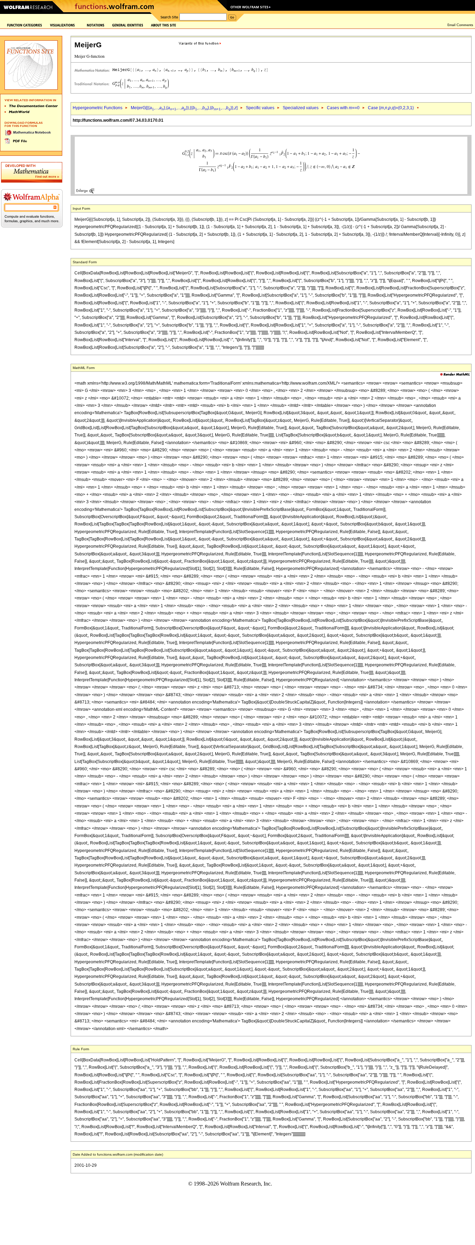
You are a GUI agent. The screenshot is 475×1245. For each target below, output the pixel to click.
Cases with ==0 (343, 107)
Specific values (260, 107)
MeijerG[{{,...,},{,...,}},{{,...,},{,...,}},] (184, 107)
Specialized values (301, 107)
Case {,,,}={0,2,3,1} (391, 107)
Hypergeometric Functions (97, 107)
